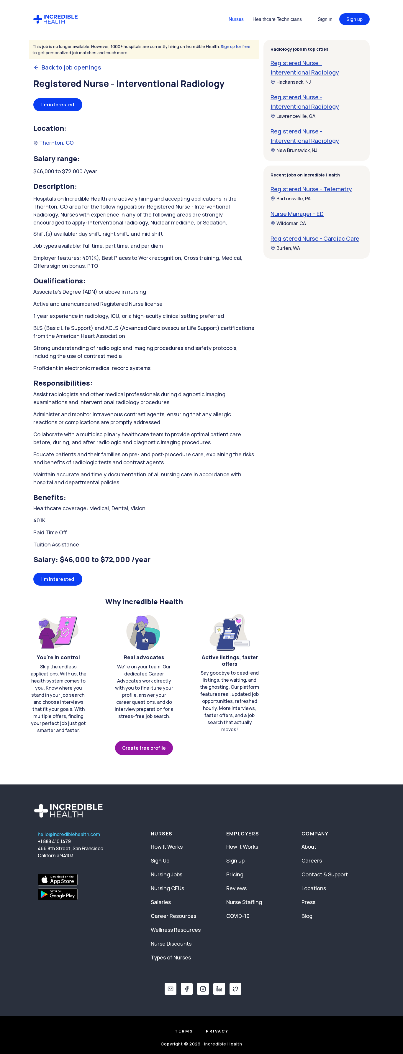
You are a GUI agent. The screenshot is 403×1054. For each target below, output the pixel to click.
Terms (184, 1031)
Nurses (236, 19)
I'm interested (57, 104)
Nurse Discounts (171, 943)
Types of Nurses (171, 957)
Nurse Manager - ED (297, 214)
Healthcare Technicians (277, 19)
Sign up (354, 19)
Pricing (234, 874)
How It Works (167, 846)
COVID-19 (238, 915)
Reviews (236, 888)
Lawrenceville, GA (295, 116)
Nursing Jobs (166, 874)
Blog (307, 915)
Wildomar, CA (291, 223)
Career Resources (173, 915)
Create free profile (144, 748)
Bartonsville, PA (293, 198)
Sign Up (160, 860)
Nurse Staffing (244, 902)
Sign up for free (235, 46)
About (309, 846)
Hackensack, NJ (293, 82)
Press (308, 902)
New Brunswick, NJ (296, 150)
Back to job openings (71, 67)
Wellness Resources (176, 929)
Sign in (325, 19)
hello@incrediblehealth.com (69, 834)
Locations (314, 888)
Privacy (217, 1031)
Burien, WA (288, 248)
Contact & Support (325, 874)
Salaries (161, 902)
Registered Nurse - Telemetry (311, 189)
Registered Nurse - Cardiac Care (315, 238)
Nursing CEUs (167, 888)
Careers (312, 860)
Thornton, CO (56, 142)
